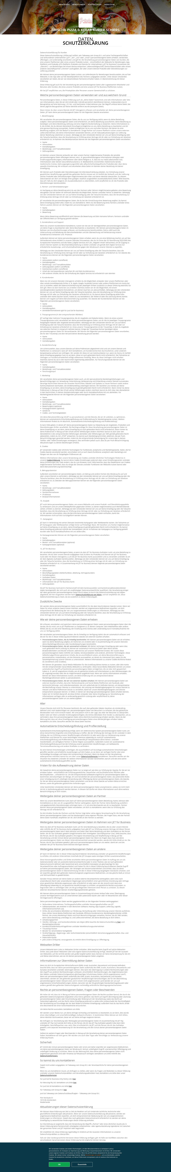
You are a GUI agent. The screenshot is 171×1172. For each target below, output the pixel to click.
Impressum (109, 4)
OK (59, 1164)
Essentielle (82, 1164)
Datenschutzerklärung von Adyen (89, 594)
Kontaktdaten (94, 4)
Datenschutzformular (89, 756)
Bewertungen (78, 4)
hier (119, 922)
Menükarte (64, 4)
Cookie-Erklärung (53, 460)
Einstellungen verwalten (93, 1155)
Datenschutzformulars (49, 1056)
